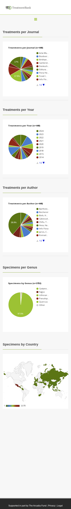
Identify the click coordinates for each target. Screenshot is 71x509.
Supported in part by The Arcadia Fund (27, 505)
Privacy (51, 505)
